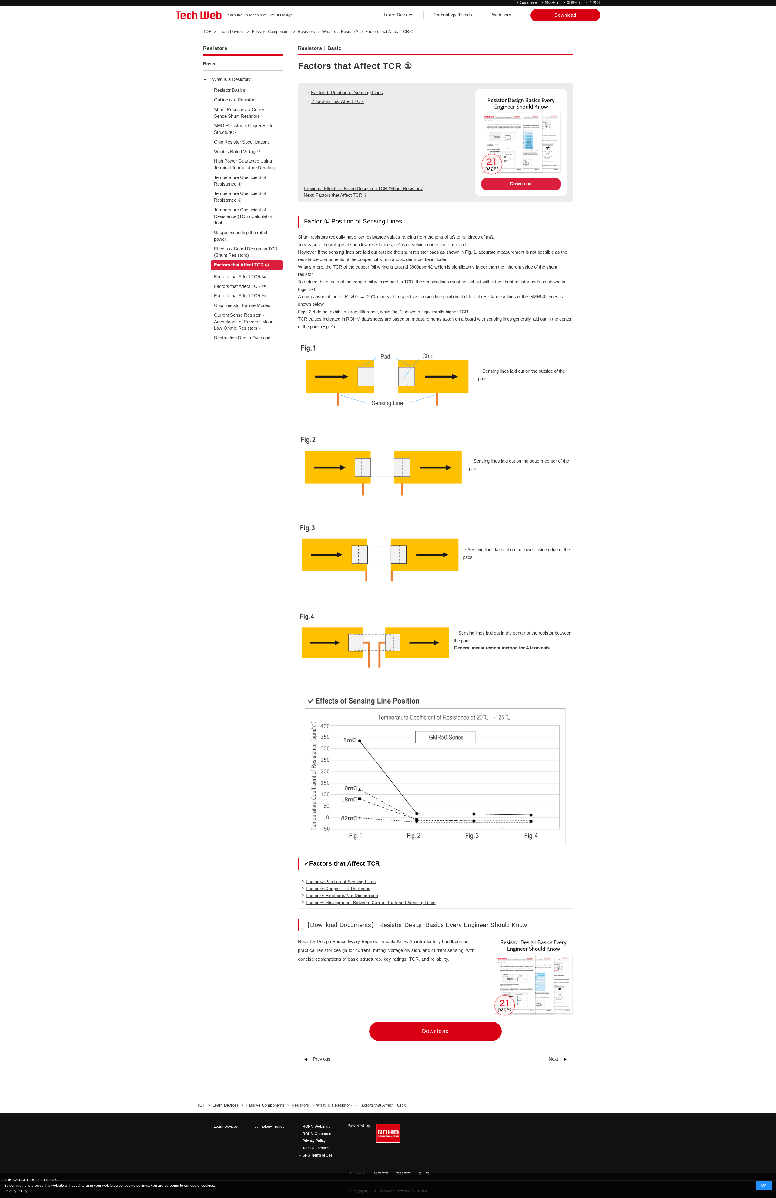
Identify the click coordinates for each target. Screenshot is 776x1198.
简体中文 (552, 2)
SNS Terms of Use (318, 1155)
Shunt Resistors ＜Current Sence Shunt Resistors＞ (240, 113)
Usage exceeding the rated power (240, 236)
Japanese (528, 2)
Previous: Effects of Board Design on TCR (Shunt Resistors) (363, 188)
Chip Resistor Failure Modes (242, 305)
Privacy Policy (314, 1141)
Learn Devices (399, 14)
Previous (321, 1059)
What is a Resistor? (231, 79)
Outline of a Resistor (234, 99)
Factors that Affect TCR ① (241, 264)
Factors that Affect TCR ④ (240, 295)
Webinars (501, 14)
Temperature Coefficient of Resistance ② (240, 197)
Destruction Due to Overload (242, 337)
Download (521, 183)
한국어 (594, 2)
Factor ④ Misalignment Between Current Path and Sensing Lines (371, 902)
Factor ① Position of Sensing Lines (347, 92)
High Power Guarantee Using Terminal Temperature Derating (244, 164)
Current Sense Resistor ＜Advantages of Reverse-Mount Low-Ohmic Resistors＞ (244, 322)
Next (553, 1059)
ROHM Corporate (317, 1134)
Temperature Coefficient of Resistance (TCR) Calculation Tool (243, 216)
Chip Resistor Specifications (242, 142)
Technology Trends (452, 14)
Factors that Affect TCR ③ (240, 286)
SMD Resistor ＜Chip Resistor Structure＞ (244, 129)
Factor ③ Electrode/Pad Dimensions (342, 895)
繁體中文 (574, 2)
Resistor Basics (230, 90)
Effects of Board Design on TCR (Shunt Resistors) (246, 252)
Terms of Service (316, 1148)
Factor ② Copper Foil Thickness (338, 888)
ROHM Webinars (316, 1126)
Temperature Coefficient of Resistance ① (240, 180)
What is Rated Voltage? (237, 151)
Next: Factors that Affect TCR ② (335, 195)
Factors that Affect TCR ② (240, 276)
